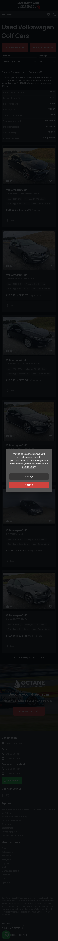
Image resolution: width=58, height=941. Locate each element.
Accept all (29, 484)
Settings (29, 476)
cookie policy (28, 467)
